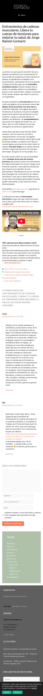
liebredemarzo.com (20, 189)
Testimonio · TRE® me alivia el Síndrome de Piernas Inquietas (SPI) (19, 662)
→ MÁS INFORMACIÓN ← (12, 263)
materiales (11, 549)
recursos (18, 269)
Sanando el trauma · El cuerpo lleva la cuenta (20, 649)
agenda (9, 543)
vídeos (25, 269)
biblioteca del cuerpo (12, 272)
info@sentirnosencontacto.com (15, 596)
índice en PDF (7, 191)
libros (12, 269)
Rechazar (17, 692)
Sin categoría (11, 577)
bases (7, 269)
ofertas (9, 552)
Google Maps (8, 634)
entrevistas (25, 272)
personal (10, 555)
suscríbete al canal (19, 606)
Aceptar (6, 692)
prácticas (10, 559)
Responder (9, 390)
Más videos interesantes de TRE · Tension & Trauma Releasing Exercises (20, 655)
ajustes (34, 688)
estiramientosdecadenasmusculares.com (17, 206)
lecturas (12, 565)
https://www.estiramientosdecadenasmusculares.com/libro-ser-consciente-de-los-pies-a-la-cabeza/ (21, 436)
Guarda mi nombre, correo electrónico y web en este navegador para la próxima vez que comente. (23, 515)
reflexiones (13, 571)
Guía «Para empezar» (13, 281)
